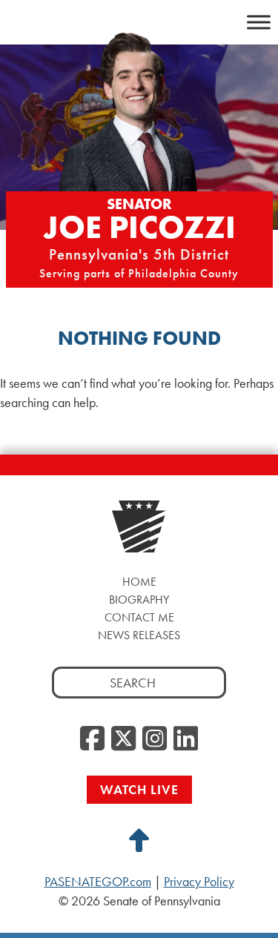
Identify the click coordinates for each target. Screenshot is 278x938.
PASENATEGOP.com (97, 881)
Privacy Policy (199, 881)
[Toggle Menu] (259, 22)
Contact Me (139, 617)
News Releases (139, 635)
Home (139, 581)
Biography (139, 599)
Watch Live (139, 789)
